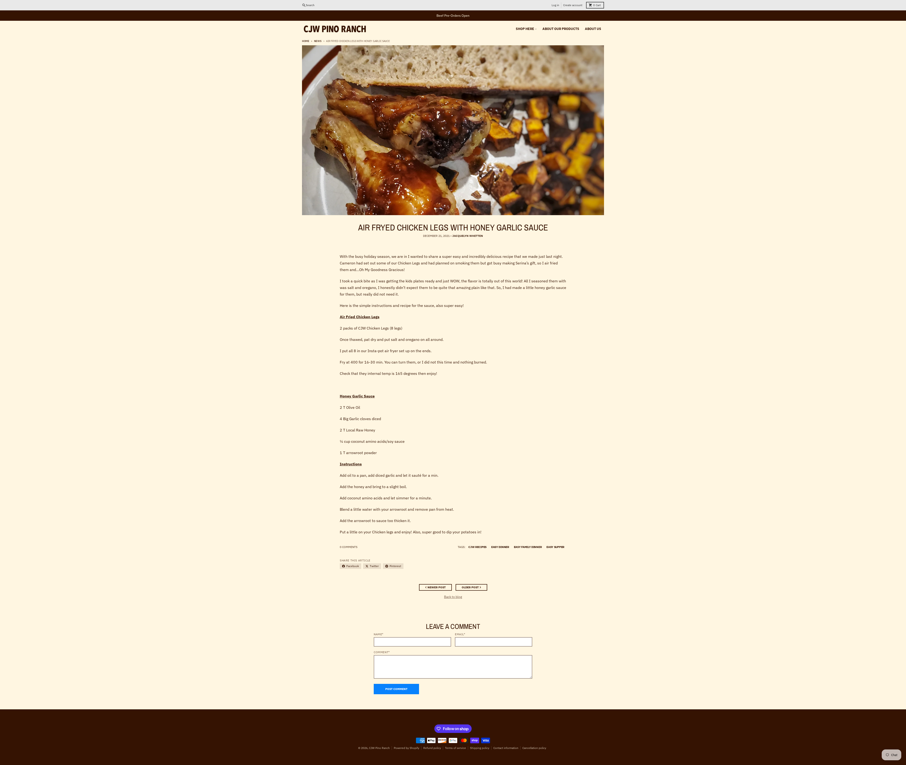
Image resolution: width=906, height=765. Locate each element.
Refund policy (432, 748)
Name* (378, 634)
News (318, 41)
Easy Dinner (500, 547)
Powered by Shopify (406, 748)
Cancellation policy (534, 748)
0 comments (348, 547)
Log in (555, 5)
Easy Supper (555, 547)
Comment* (382, 652)
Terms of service (455, 748)
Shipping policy (479, 748)
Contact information (505, 748)
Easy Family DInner (528, 547)
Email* (460, 634)
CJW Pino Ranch (379, 748)
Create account (572, 5)
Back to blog (453, 597)
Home (305, 41)
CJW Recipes (477, 547)
